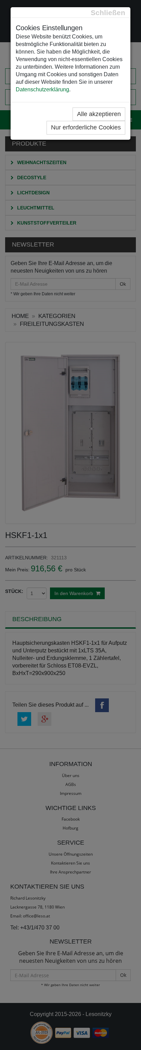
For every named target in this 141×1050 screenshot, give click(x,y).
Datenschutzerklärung (42, 89)
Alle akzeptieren (99, 114)
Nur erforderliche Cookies (86, 127)
